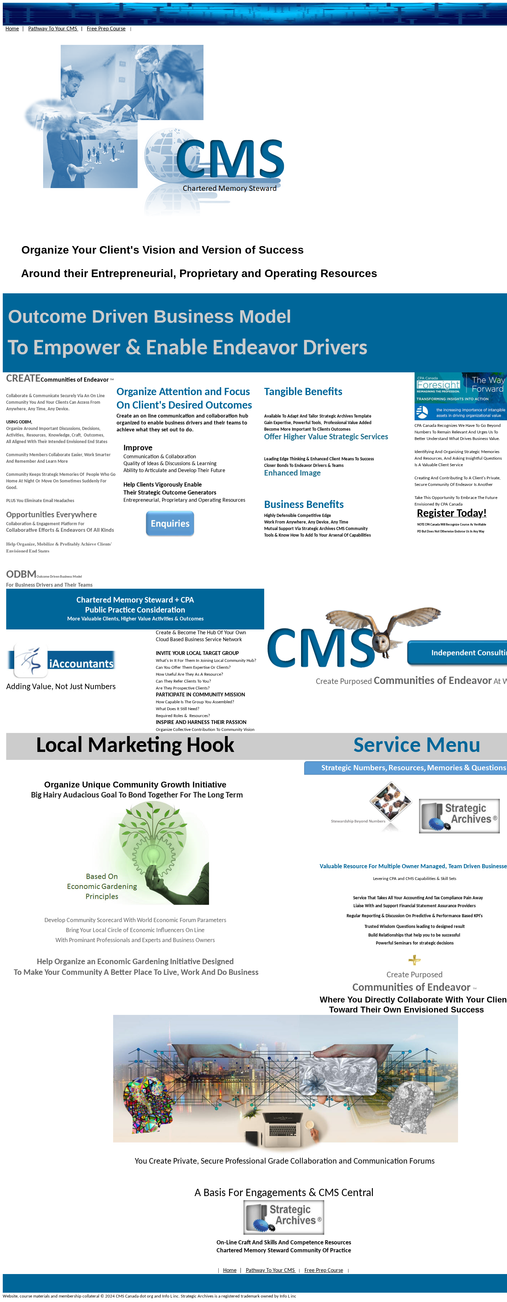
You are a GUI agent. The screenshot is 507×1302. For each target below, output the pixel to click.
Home (12, 29)
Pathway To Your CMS (53, 29)
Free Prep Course (106, 29)
